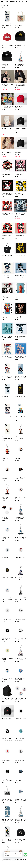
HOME (2, 5)
